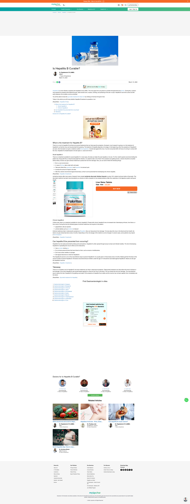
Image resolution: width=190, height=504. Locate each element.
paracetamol (69, 167)
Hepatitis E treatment (65, 237)
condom (61, 248)
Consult (54, 9)
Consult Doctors (90, 469)
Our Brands (80, 9)
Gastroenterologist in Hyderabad (62, 298)
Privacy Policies (73, 467)
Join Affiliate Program (91, 487)
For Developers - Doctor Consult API (93, 483)
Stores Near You (90, 476)
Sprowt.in (56, 476)
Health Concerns (65, 9)
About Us (56, 467)
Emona (55, 482)
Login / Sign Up (133, 9)
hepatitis (83, 231)
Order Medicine (90, 467)
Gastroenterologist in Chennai (62, 288)
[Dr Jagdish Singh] (127, 383)
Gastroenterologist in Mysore (61, 295)
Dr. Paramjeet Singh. (84, 388)
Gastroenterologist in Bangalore (62, 286)
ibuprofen (77, 167)
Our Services (90, 465)
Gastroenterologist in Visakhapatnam (64, 297)
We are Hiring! (57, 474)
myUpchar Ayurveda (58, 478)
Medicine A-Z (91, 9)
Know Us (56, 465)
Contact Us (56, 471)
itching (62, 165)
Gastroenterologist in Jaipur (61, 289)
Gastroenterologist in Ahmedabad (63, 291)
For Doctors (107, 465)
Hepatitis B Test (64, 102)
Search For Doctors (91, 478)
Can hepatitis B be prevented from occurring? (67, 110)
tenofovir (70, 229)
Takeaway (58, 111)
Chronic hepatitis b (63, 108)
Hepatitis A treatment (65, 174)
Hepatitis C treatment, (65, 263)
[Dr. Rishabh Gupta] (62, 383)
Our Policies (73, 465)
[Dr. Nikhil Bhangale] (106, 383)
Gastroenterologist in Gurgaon (62, 284)
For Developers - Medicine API (93, 485)
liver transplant (57, 234)
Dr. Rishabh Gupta (62, 388)
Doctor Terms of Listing (108, 469)
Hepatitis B (55, 90)
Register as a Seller (91, 480)
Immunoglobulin (84, 149)
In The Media (56, 469)
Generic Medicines (91, 474)
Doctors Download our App (109, 471)
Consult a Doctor (95, 395)
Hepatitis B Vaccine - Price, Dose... (91, 422)
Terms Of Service (73, 469)
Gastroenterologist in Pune (61, 300)
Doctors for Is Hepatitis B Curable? (62, 113)
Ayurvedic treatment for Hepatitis (68, 277)
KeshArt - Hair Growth (58, 480)
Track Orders (89, 471)
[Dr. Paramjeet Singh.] (84, 383)
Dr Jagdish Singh (127, 388)
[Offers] (119, 5)
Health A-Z (103, 9)
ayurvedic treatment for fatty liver (76, 97)
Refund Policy (73, 471)
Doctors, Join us (107, 467)
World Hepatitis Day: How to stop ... (64, 447)
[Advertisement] (95, 24)
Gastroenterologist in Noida (61, 293)
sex (68, 248)
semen (122, 90)
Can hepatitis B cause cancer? (118, 422)
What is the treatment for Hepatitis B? (65, 104)
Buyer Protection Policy (75, 474)
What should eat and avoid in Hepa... (64, 422)
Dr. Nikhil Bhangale (105, 388)
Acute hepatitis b (62, 106)
